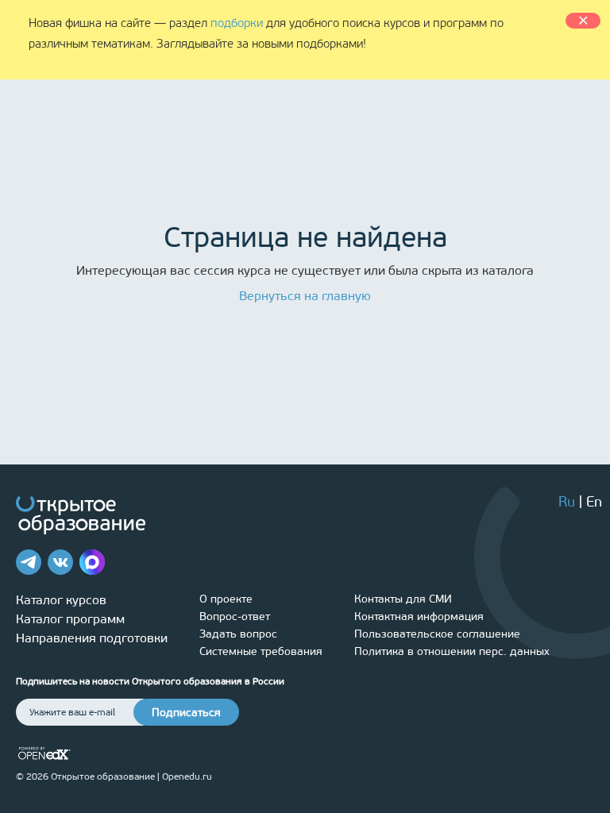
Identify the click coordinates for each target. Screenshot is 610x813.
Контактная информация (419, 616)
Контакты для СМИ (403, 599)
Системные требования (260, 651)
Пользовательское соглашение (437, 634)
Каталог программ (70, 618)
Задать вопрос (238, 634)
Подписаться (186, 712)
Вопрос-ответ (234, 616)
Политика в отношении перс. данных (452, 651)
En (594, 502)
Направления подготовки (92, 637)
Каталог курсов (61, 599)
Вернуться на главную (305, 295)
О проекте (226, 599)
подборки (236, 23)
